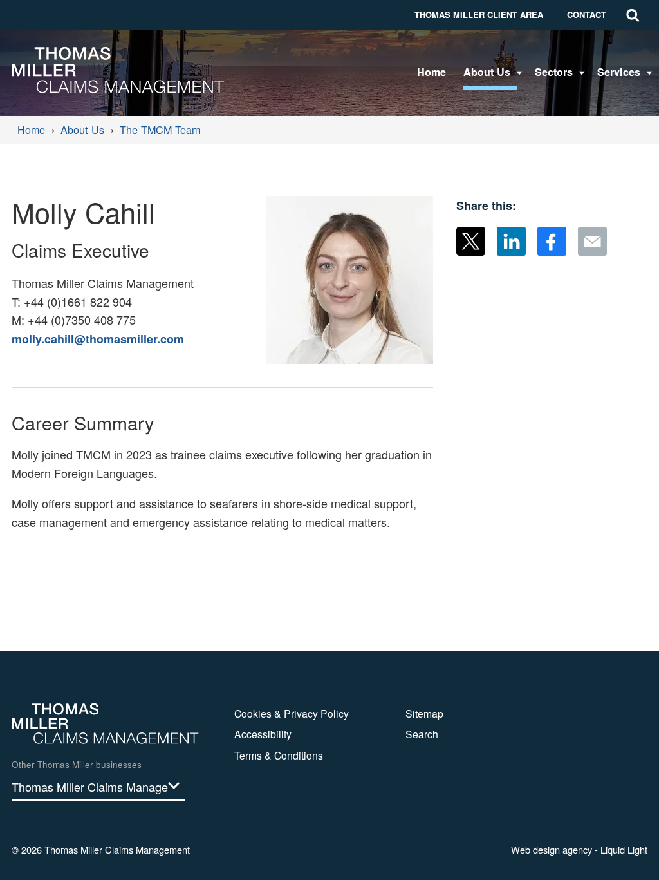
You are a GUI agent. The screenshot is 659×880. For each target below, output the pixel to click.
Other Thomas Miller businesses (77, 764)
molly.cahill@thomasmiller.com (98, 338)
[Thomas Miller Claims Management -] (118, 69)
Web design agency (553, 849)
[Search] (632, 15)
